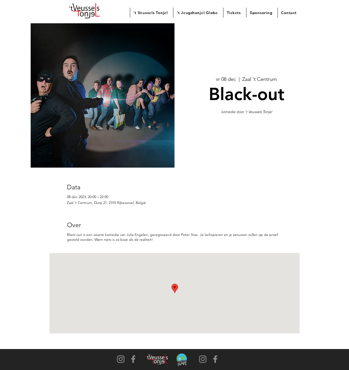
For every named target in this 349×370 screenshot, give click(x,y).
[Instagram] (121, 359)
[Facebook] (133, 359)
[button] (150, 13)
